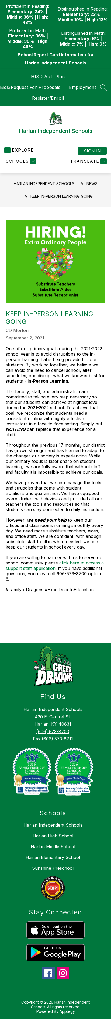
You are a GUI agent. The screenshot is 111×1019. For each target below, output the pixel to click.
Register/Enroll (48, 98)
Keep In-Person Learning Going (61, 196)
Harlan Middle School (53, 846)
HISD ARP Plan (48, 76)
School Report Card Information (52, 54)
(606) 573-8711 (57, 738)
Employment (82, 87)
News (92, 183)
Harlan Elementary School (53, 857)
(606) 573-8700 (52, 731)
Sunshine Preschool (53, 868)
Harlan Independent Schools (44, 183)
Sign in (92, 151)
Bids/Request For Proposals (30, 87)
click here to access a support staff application (55, 565)
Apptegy (67, 1011)
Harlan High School (53, 835)
